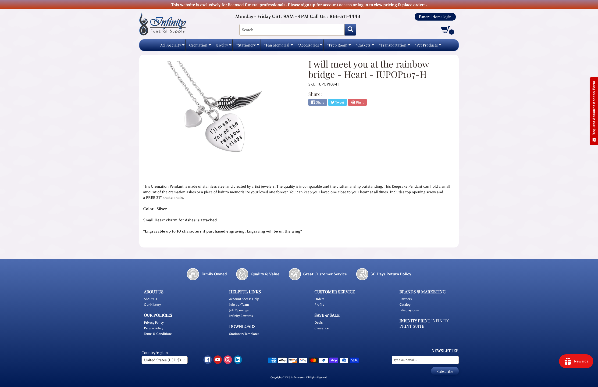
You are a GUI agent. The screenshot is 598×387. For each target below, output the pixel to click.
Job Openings (239, 310)
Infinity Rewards (241, 316)
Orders (319, 299)
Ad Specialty (172, 46)
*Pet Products (428, 46)
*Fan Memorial (278, 46)
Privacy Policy (154, 323)
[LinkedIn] (238, 359)
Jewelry (223, 46)
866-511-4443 (345, 16)
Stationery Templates (244, 334)
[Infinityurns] (162, 24)
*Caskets (365, 46)
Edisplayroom (409, 310)
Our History (152, 305)
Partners (405, 299)
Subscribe (445, 371)
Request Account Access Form (594, 109)
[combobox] (292, 30)
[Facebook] (207, 359)
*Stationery (247, 46)
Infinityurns (298, 377)
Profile (319, 305)
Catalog (404, 305)
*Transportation (394, 46)
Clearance (321, 328)
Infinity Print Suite (424, 323)
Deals (318, 323)
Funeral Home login (435, 17)
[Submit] (350, 30)
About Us (150, 299)
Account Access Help (244, 299)
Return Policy (153, 328)
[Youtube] (218, 359)
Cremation (200, 46)
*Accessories (310, 46)
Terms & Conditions (158, 334)
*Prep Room (339, 46)
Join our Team (239, 305)
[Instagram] (228, 359)
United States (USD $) (162, 360)
